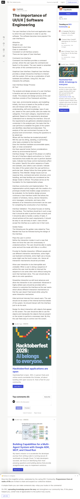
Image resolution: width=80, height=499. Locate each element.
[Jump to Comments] (3, 44)
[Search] (8, 2)
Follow (68, 13)
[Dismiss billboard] (78, 476)
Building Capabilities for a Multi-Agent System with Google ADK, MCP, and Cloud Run (31, 447)
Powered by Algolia (52, 2)
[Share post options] (3, 61)
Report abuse (37, 413)
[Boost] (3, 56)
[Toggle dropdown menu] (50, 324)
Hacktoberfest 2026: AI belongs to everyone (68, 82)
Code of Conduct (27, 413)
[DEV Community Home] (3, 2)
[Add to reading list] (3, 50)
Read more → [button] (18, 469)
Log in (63, 2)
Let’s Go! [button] (5, 496)
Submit (19, 408)
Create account (72, 2)
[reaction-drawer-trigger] (4, 38)
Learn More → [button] (18, 386)
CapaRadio (20, 9)
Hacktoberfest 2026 (65, 97)
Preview (27, 408)
